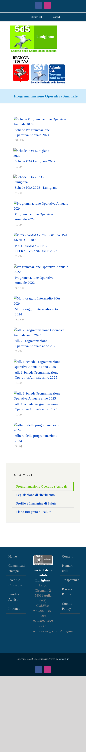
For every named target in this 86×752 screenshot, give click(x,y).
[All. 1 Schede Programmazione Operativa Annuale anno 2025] (43, 361)
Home (12, 556)
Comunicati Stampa (16, 568)
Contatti (67, 556)
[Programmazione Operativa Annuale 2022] (43, 266)
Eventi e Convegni (15, 582)
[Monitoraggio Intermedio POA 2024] (40, 298)
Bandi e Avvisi (13, 596)
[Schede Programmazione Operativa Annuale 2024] (43, 119)
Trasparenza (70, 580)
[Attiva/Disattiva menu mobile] (78, 28)
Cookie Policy (67, 606)
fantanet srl (64, 659)
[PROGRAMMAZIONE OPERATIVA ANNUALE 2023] (43, 235)
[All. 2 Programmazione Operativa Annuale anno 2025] (43, 329)
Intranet (14, 609)
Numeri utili (67, 568)
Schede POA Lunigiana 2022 (35, 161)
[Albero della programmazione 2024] (40, 424)
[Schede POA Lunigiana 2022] (35, 150)
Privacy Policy (67, 591)
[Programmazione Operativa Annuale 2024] (43, 203)
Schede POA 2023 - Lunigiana (36, 187)
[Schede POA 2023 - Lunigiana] (36, 177)
